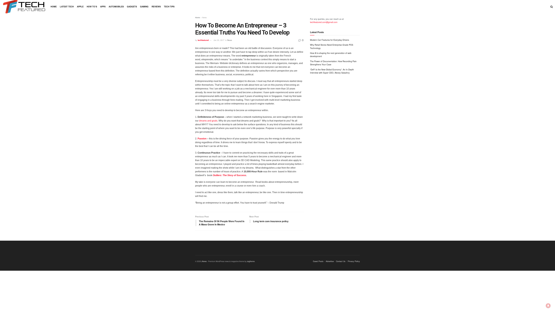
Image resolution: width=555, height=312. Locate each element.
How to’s (92, 6)
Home (54, 6)
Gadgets (132, 6)
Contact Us (340, 261)
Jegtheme (251, 261)
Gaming (144, 6)
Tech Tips (169, 6)
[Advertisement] (335, 100)
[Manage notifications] (548, 305)
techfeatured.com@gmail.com (323, 22)
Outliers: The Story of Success (229, 175)
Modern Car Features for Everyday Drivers (329, 39)
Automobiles (116, 6)
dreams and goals (208, 120)
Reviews (156, 6)
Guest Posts (318, 261)
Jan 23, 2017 (218, 40)
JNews (204, 261)
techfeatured (203, 40)
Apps (103, 6)
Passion (202, 138)
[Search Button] (551, 6)
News (204, 17)
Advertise (330, 261)
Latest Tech (67, 6)
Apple (80, 6)
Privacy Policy (354, 261)
